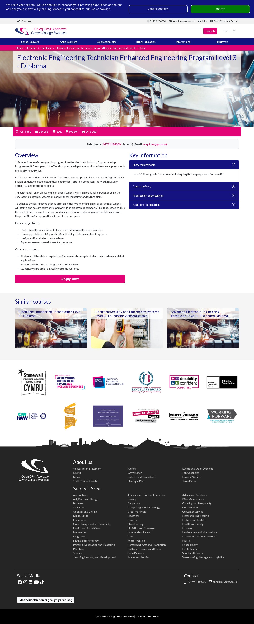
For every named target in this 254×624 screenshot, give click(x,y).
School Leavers (30, 41)
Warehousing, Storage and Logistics (203, 557)
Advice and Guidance (194, 495)
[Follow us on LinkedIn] (30, 581)
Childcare (78, 507)
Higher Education (145, 41)
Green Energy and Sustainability (92, 524)
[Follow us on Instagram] (25, 581)
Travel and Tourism (139, 557)
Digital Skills (80, 515)
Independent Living (139, 532)
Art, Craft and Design (85, 499)
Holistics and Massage (141, 528)
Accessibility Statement (87, 468)
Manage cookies (158, 9)
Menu (226, 31)
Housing (187, 528)
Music (186, 540)
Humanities (80, 532)
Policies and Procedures (142, 476)
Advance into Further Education (146, 495)
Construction (190, 507)
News (76, 476)
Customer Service (192, 511)
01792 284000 (157, 21)
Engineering (80, 519)
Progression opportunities (148, 195)
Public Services (191, 548)
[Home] (41, 31)
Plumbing (78, 548)
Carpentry (134, 503)
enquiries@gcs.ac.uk (183, 21)
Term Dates (189, 481)
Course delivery (142, 186)
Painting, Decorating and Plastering (94, 544)
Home (19, 47)
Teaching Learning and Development (94, 557)
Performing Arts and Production (147, 544)
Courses (32, 47)
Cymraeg (26, 21)
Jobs (204, 21)
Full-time (46, 47)
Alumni (132, 468)
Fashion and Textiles (194, 519)
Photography (190, 544)
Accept (220, 9)
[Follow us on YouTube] (36, 581)
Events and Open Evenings (197, 468)
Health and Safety (192, 524)
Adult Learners (68, 41)
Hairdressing (135, 524)
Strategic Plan (136, 481)
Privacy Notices (191, 476)
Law (130, 536)
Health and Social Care (86, 528)
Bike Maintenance (193, 499)
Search (210, 31)
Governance (135, 472)
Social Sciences (136, 553)
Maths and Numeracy (86, 540)
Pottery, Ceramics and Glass (144, 548)
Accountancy (81, 495)
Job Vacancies (190, 472)
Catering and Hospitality (196, 503)
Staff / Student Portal (225, 21)
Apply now (70, 279)
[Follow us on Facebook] (20, 581)
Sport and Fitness (192, 553)
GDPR (77, 472)
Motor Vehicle (136, 540)
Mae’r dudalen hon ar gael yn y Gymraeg (45, 600)
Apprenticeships (106, 41)
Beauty (132, 499)
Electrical (133, 515)
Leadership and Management (199, 536)
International (183, 41)
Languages (79, 536)
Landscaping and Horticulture (199, 532)
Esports (132, 519)
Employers (222, 41)
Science (77, 553)
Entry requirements (144, 164)
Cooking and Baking (85, 511)
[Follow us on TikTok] (42, 581)
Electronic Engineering (195, 515)
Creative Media (137, 511)
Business (78, 503)
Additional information (146, 204)
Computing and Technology (144, 507)
